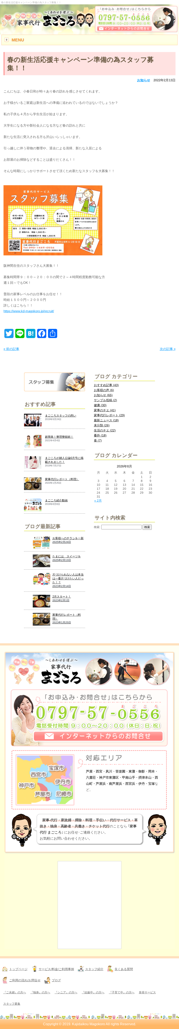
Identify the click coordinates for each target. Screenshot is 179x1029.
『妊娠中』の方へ (93, 992)
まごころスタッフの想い (60, 415)
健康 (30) (100, 405)
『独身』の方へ (40, 992)
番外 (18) (100, 435)
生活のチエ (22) (105, 430)
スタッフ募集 (11, 1003)
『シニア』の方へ (66, 992)
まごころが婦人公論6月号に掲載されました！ (64, 460)
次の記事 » (168, 349)
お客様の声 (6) (104, 390)
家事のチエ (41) (105, 410)
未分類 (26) (102, 425)
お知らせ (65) (103, 395)
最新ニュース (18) (106, 420)
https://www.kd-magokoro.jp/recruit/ (28, 311)
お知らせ (143, 80)
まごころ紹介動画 (56, 500)
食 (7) (98, 440)
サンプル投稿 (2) (105, 400)
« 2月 (98, 500)
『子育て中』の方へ (121, 992)
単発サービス (147, 992)
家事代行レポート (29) (109, 415)
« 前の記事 (11, 349)
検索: (97, 527)
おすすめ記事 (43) (106, 385)
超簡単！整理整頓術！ (59, 436)
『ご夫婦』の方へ (14, 992)
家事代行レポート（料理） (62, 479)
